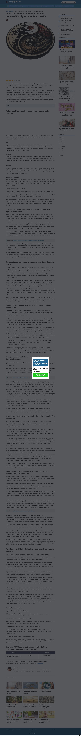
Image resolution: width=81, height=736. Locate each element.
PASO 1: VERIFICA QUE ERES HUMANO (41, 375)
